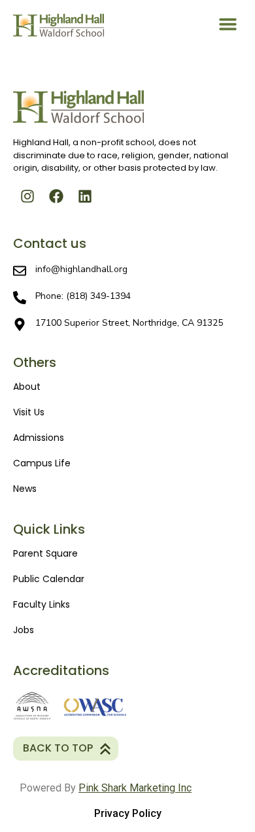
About (27, 386)
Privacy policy (128, 813)
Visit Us (28, 412)
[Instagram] (27, 196)
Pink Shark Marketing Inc (135, 788)
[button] (228, 23)
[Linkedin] (85, 196)
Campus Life (42, 463)
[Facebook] (56, 196)
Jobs (23, 629)
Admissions (38, 437)
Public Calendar (48, 578)
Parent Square (45, 553)
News (25, 488)
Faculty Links (41, 604)
